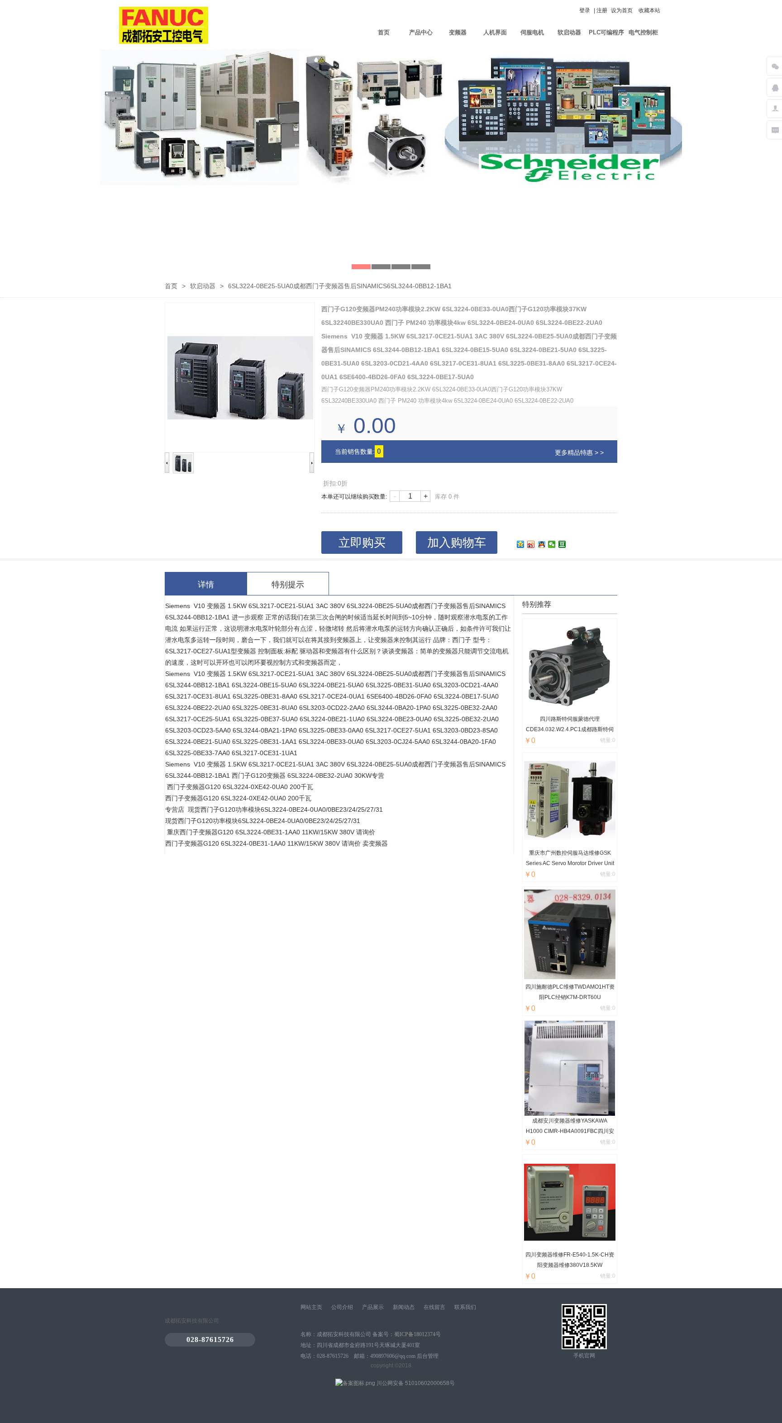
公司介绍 (342, 1307)
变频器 (458, 32)
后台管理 (428, 1356)
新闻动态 (404, 1307)
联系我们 (465, 1307)
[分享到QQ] (541, 544)
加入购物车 (456, 542)
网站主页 (311, 1307)
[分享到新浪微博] (531, 544)
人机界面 (495, 32)
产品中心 (421, 32)
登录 (584, 10)
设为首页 (622, 10)
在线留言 (434, 1307)
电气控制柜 (643, 32)
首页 (384, 32)
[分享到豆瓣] (562, 544)
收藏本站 (649, 10)
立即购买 (362, 542)
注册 (601, 10)
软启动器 (569, 32)
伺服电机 (532, 32)
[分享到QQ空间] (521, 544)
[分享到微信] (552, 544)
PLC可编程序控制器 (606, 38)
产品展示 (373, 1307)
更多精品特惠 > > (579, 452)
